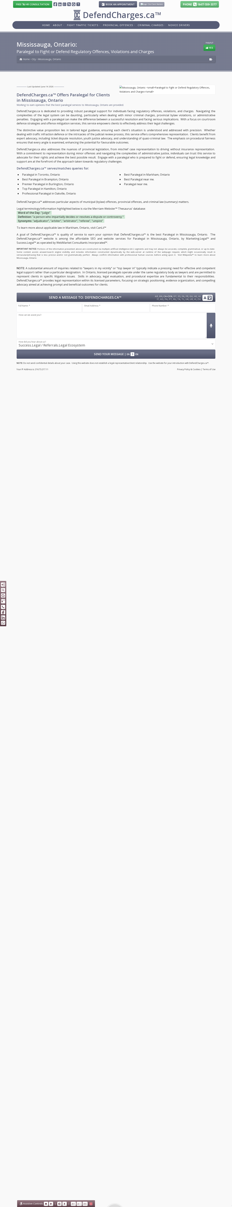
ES (179, 296)
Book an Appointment (120, 4)
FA (183, 296)
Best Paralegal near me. (139, 179)
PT (170, 299)
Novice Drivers (179, 25)
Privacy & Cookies (188, 369)
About (57, 25)
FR (187, 296)
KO (161, 299)
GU (191, 296)
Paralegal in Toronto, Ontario (41, 174)
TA (178, 299)
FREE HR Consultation (33, 4)
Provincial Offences (118, 25)
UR (191, 299)
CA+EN (168, 296)
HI (199, 296)
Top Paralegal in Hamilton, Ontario (44, 189)
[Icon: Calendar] (3, 601)
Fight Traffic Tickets (82, 25)
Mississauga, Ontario (49, 59)
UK (187, 299)
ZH (199, 299)
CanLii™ (101, 228)
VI (195, 299)
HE (195, 296)
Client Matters (157, 4)
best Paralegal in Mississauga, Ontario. (182, 234)
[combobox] (116, 344)
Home (46, 25)
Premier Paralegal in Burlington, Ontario (48, 184)
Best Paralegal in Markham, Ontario (147, 174)
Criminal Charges (151, 25)
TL (183, 299)
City (34, 59)
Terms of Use (209, 369)
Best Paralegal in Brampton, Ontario (45, 179)
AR (156, 296)
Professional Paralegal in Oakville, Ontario (49, 193)
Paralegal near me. (136, 184)
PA (166, 299)
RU (174, 299)
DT (175, 296)
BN (160, 296)
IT (158, 299)
